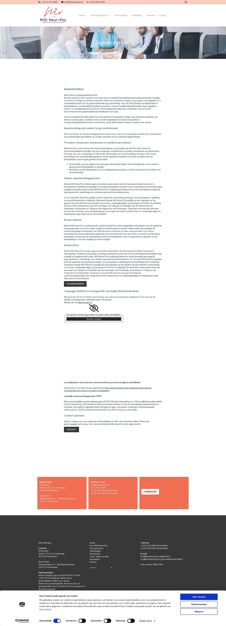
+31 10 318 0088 (49, 2)
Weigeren (199, 611)
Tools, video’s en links (99, 556)
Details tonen (146, 621)
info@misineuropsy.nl (73, 2)
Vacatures (150, 15)
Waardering (94, 553)
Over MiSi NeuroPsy (99, 15)
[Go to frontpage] (56, 14)
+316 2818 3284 (97, 2)
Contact (162, 15)
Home (81, 15)
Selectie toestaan (199, 604)
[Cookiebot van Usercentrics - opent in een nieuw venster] (22, 621)
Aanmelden (94, 559)
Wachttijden (137, 15)
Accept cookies (94, 319)
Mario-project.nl (85, 302)
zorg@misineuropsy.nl (150, 559)
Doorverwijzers (120, 15)
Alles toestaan (199, 597)
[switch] (82, 621)
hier (131, 424)
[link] (82, 15)
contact (73, 424)
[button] (75, 284)
